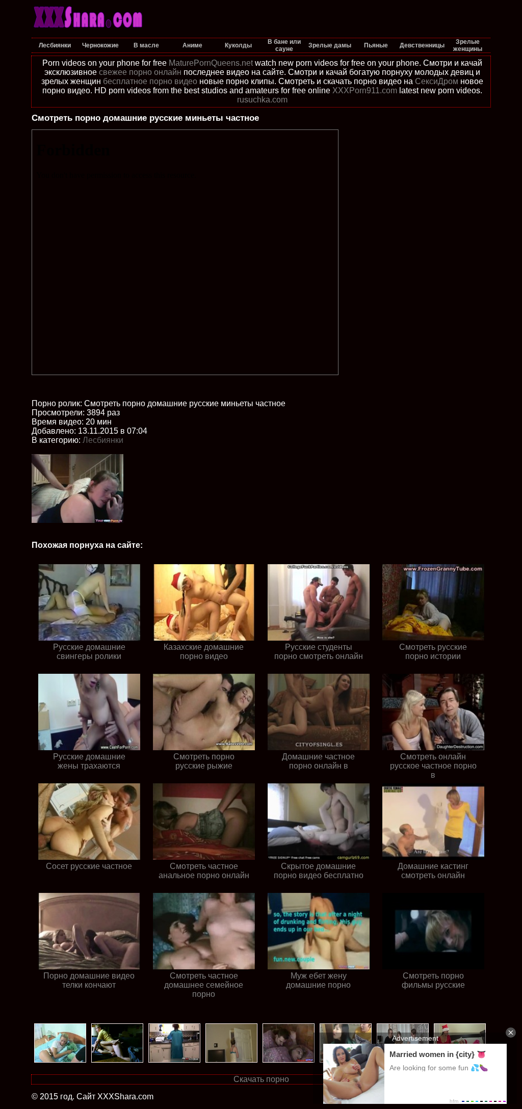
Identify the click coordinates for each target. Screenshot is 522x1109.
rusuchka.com (262, 99)
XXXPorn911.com (364, 90)
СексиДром (436, 81)
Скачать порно (261, 1079)
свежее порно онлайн (140, 72)
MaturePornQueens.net (211, 63)
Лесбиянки (103, 440)
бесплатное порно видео (150, 81)
